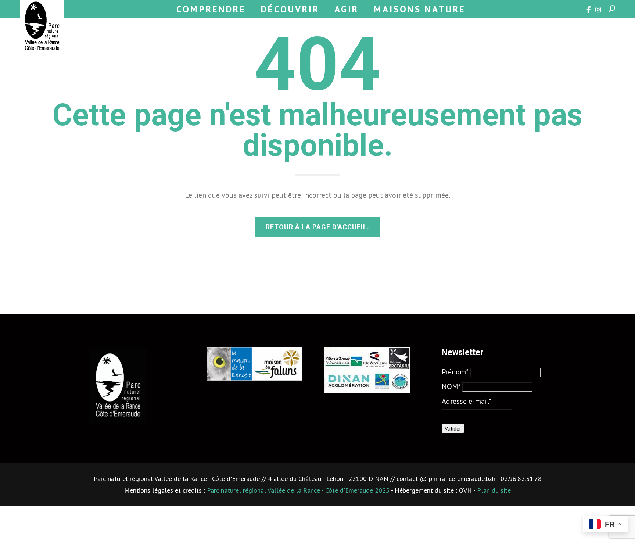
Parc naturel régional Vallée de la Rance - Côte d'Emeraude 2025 (298, 490)
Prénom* (455, 372)
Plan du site (494, 490)
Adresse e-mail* (466, 401)
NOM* (451, 386)
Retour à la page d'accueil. (317, 227)
